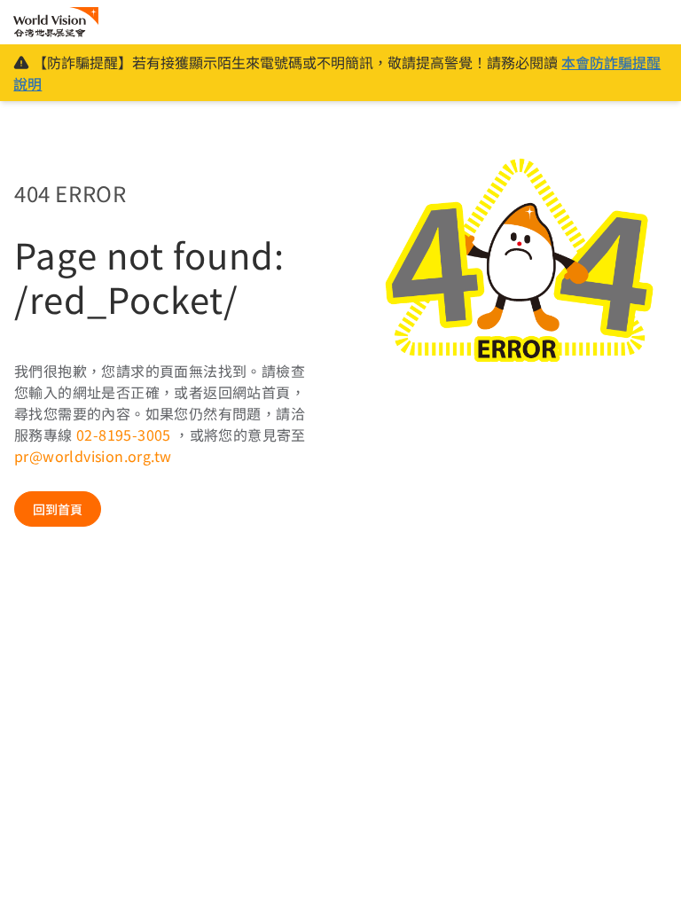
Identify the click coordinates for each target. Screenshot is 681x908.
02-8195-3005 (125, 434)
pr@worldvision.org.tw (92, 455)
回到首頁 (57, 509)
